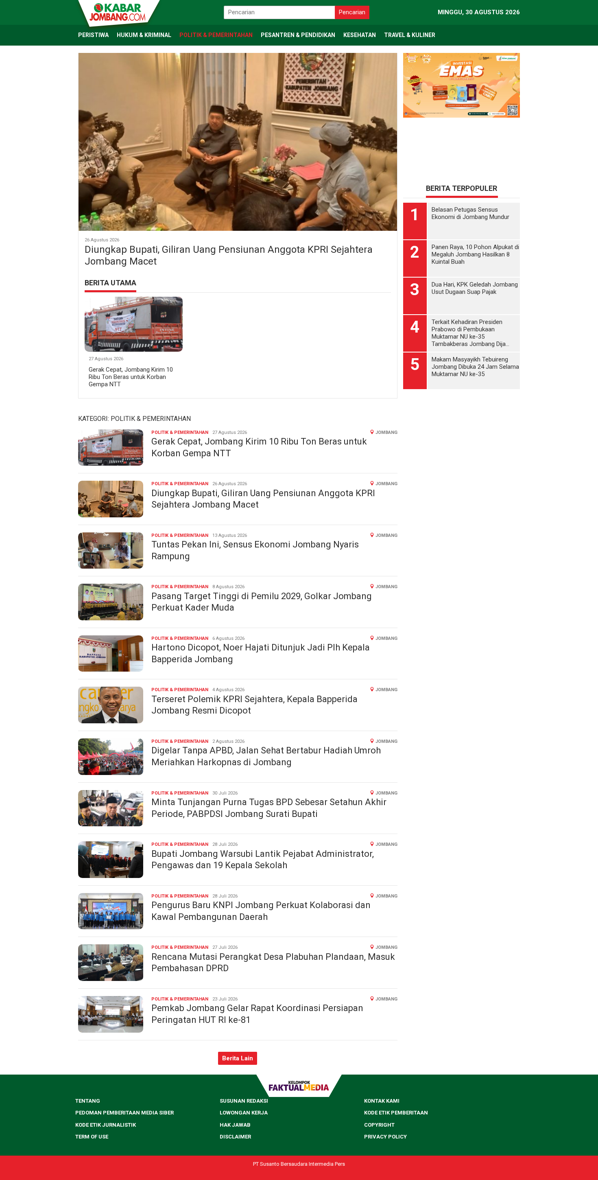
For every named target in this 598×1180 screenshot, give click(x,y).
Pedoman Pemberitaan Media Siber (124, 1113)
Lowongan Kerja (244, 1113)
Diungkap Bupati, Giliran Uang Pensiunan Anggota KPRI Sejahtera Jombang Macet (229, 255)
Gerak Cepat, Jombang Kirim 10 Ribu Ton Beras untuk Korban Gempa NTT (131, 377)
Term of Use (91, 1137)
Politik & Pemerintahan (179, 432)
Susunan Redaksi (244, 1101)
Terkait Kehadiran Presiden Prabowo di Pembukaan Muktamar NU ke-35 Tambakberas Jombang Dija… (470, 349)
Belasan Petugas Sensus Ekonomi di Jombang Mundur (470, 230)
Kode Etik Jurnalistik (105, 1125)
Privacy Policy (385, 1137)
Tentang (87, 1101)
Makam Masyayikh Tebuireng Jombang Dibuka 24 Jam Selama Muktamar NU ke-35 (475, 383)
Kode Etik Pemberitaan (396, 1113)
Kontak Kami (381, 1101)
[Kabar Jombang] (118, 11)
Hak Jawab (235, 1125)
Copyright (379, 1125)
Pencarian (352, 12)
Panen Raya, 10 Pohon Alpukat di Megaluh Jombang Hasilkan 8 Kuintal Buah (475, 271)
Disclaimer (235, 1137)
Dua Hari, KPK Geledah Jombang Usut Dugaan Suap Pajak (475, 305)
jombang (386, 432)
